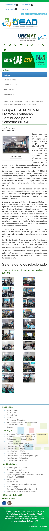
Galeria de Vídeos (10, 84)
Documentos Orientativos (16, 420)
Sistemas (10, 427)
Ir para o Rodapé (10, 9)
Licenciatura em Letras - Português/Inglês (22, 455)
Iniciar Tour (24, 9)
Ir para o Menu (27, 5)
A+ (23, 14)
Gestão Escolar (12, 479)
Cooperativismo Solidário (16, 470)
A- (26, 14)
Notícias (7, 75)
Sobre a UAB (11, 413)
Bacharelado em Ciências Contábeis (20, 439)
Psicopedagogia (13, 486)
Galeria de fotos (10, 80)
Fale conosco (9, 94)
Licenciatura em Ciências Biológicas (20, 446)
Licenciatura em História (16, 451)
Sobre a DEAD (12, 410)
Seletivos (10, 417)
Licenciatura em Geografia (17, 448)
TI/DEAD (44, 527)
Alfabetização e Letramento (17, 467)
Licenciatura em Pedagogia (17, 460)
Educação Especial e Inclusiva (18, 472)
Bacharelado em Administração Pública (21, 436)
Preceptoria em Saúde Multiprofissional (21, 484)
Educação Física (13, 441)
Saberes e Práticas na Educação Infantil (22, 489)
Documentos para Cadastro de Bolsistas (22, 422)
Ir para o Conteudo (10, 5)
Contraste (32, 14)
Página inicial (9, 89)
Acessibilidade (42, 14)
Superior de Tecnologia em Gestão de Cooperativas (26, 434)
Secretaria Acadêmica (15, 424)
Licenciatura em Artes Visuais (18, 443)
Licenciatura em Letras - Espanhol (19, 453)
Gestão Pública (12, 482)
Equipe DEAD (12, 415)
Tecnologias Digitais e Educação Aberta (21, 491)
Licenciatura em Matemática (17, 458)
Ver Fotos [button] (17, 156)
